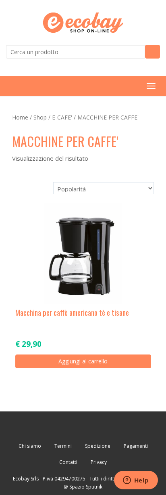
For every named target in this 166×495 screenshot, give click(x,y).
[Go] (152, 52)
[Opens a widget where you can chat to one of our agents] (136, 481)
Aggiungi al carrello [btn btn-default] (83, 361)
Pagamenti (136, 446)
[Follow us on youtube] (83, 426)
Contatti (68, 462)
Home (20, 117)
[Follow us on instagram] (106, 426)
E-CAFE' (62, 117)
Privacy (99, 462)
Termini (63, 446)
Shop (40, 117)
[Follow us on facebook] (60, 426)
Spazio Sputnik (85, 486)
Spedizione (97, 446)
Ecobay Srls (26, 478)
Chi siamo (30, 446)
